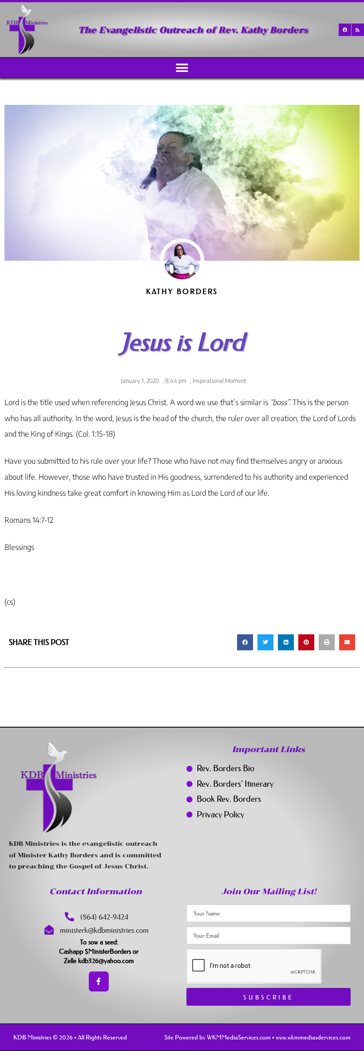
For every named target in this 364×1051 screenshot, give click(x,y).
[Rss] (358, 30)
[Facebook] (345, 30)
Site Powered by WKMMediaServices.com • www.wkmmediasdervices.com (257, 1037)
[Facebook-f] (99, 981)
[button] (182, 68)
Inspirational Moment (219, 380)
